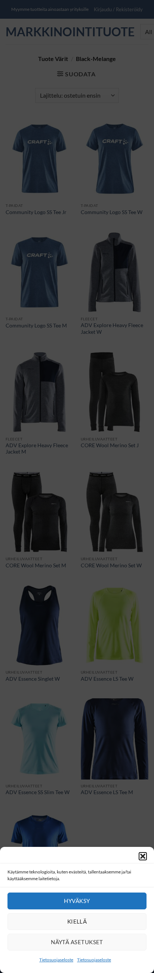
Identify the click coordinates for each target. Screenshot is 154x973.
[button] (143, 856)
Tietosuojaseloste (56, 960)
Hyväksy (77, 900)
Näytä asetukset (77, 942)
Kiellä (77, 921)
